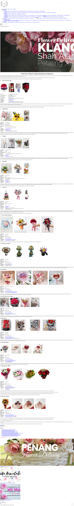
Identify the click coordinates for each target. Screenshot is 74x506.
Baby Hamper (27, 22)
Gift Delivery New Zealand (37, 12)
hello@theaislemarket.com (10, 361)
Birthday (31, 22)
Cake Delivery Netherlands (38, 15)
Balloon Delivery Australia (8, 16)
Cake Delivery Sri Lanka (67, 15)
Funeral (24, 22)
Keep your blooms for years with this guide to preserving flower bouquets (11, 434)
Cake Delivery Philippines (53, 15)
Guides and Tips (35, 22)
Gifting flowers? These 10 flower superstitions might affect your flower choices (11, 435)
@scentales (6, 155)
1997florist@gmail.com (8, 338)
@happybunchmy (7, 129)
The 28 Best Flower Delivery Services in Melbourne (8, 431)
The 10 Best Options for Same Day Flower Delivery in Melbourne (10, 432)
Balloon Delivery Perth (21, 16)
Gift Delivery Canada (13, 12)
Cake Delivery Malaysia (32, 15)
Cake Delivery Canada (14, 15)
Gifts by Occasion (4, 21)
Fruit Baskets (5, 13)
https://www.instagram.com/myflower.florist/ (10, 415)
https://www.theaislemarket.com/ (9, 359)
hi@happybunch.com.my (8, 130)
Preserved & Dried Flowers (6, 19)
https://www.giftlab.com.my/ (8, 386)
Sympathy (9, 22)
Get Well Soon (21, 22)
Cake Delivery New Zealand (46, 15)
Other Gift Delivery (4, 9)
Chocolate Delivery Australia (46, 16)
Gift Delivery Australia (7, 12)
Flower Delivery (4, 18)
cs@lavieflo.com (7, 207)
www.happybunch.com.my (8, 128)
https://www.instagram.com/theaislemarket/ (10, 360)
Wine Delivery (5, 17)
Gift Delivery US (54, 12)
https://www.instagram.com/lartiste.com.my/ (10, 313)
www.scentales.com (7, 154)
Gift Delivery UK (49, 12)
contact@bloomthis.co (8, 181)
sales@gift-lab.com (7, 389)
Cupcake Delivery (39, 16)
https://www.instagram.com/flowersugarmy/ (10, 239)
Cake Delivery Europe (20, 15)
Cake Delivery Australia (8, 15)
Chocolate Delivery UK (61, 16)
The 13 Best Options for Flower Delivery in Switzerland (9, 429)
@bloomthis (6, 180)
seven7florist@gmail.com (14, 292)
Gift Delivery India (19, 12)
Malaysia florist (2, 425)
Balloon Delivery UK (27, 16)
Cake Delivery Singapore (60, 15)
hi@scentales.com (7, 156)
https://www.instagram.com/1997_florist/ (10, 337)
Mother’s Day (12, 22)
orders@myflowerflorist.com (8, 416)
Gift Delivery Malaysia (31, 12)
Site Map (38, 22)
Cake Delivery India (25, 15)
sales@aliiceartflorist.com (11, 101)
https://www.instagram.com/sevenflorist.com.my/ (11, 291)
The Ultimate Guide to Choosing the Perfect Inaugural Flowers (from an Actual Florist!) (12, 433)
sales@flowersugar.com (8, 240)
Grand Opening (17, 22)
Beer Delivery (36, 17)
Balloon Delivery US (33, 16)
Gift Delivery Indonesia (25, 12)
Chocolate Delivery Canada (54, 16)
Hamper (4, 10)
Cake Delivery (5, 14)
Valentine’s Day (5, 22)
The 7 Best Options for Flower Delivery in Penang (6, 466)
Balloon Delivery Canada (15, 16)
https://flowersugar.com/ (8, 238)
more (52, 393)
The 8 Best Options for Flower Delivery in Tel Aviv (8, 430)
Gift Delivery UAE (44, 12)
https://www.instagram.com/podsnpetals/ (10, 387)
